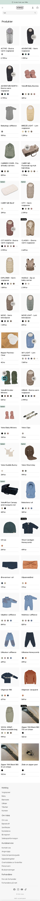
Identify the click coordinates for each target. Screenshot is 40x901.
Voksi (22, 894)
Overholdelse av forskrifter (12, 862)
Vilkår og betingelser (20, 898)
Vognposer (6, 792)
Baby (4, 796)
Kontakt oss (6, 848)
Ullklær (4, 803)
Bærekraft (6, 824)
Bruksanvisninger (8, 870)
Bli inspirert (6, 835)
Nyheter (5, 811)
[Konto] (32, 7)
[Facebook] (14, 889)
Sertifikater (6, 827)
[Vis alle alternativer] (37, 171)
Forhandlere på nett (9, 883)
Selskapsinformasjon (10, 838)
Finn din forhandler (9, 879)
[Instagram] (18, 889)
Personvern (6, 866)
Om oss (5, 820)
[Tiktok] (25, 889)
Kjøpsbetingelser (8, 859)
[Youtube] (22, 889)
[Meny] (2, 7)
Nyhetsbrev (6, 831)
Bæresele (5, 800)
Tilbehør (5, 807)
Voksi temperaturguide (11, 855)
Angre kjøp (6, 851)
